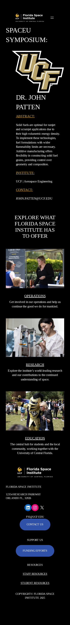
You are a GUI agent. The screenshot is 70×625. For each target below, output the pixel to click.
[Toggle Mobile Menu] (66, 4)
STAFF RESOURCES (35, 573)
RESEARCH (35, 365)
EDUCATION (35, 438)
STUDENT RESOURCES (35, 583)
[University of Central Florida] (29, 5)
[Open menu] (52, 17)
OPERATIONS (35, 296)
